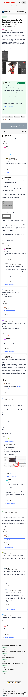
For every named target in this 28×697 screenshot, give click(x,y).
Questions (21, 5)
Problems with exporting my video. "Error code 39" (12, 645)
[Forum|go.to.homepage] (9, 2)
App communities (9, 5)
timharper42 (6, 28)
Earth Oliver (6, 552)
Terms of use (13, 691)
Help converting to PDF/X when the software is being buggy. (13, 651)
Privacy (17, 691)
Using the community (6, 691)
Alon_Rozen (6, 398)
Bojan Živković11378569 (10, 444)
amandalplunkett (7, 177)
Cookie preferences (6, 693)
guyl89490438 (7, 356)
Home (4, 5)
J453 (5, 614)
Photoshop (16, 5)
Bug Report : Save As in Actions (9, 310)
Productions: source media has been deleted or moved (12, 663)
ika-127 (5, 289)
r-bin (7, 625)
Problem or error (17, 116)
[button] (2, 2)
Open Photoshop (21, 11)
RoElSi (9, 479)
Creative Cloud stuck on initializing (8, 669)
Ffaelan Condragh (7, 135)
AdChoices (5, 695)
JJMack (7, 568)
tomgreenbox (8, 248)
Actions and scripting (9, 116)
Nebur (5, 510)
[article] (14, 140)
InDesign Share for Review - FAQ (8, 657)
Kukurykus (8, 306)
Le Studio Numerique (8, 319)
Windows (22, 116)
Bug (3, 116)
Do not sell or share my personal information (17, 693)
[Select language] (20, 2)
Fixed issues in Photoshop (8, 106)
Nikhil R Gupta (7, 82)
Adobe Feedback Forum (20, 343)
